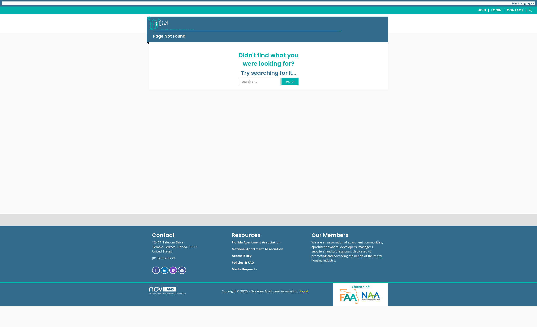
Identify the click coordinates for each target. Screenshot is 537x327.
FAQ (251, 262)
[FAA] (349, 296)
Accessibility (242, 256)
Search (290, 81)
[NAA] (371, 296)
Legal (304, 291)
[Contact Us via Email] (182, 270)
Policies (238, 262)
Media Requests (244, 269)
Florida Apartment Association (256, 242)
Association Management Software (167, 293)
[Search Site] (531, 10)
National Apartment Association (257, 249)
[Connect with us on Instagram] (173, 270)
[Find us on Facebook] (156, 270)
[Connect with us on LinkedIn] (164, 270)
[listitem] (484, 10)
